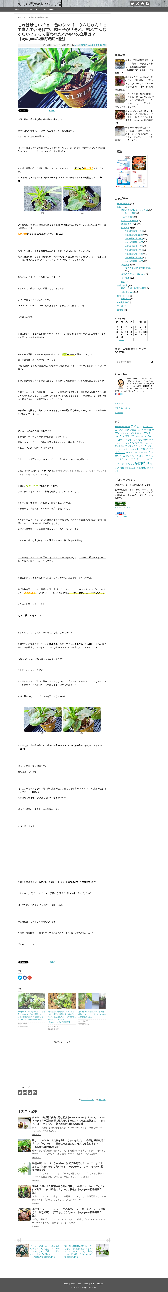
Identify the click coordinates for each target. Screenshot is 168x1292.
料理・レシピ (123, 296)
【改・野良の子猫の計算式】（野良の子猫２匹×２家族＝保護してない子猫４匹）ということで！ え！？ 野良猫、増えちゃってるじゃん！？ (134, 100)
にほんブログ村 (121, 517)
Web (44, 9)
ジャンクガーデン (129, 220)
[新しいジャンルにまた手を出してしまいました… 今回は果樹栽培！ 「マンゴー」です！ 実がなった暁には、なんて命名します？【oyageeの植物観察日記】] (24, 1145)
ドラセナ (120, 452)
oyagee (102, 1099)
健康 (132, 464)
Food (38, 9)
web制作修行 (123, 302)
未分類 (120, 310)
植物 (119, 207)
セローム (142, 446)
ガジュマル (142, 433)
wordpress (126, 427)
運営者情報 (119, 403)
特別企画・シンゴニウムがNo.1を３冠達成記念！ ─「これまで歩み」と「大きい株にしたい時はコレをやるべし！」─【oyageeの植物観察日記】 (67, 1166)
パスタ (135, 453)
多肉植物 (125, 265)
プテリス (130, 456)
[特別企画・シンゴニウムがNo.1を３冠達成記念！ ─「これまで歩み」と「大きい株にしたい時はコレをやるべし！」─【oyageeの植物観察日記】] (24, 1168)
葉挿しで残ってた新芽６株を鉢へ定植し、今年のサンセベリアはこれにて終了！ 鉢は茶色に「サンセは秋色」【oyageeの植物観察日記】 (68, 1189)
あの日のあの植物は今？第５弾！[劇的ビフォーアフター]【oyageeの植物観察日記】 (92, 1014)
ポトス (149, 455)
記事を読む (36, 1135)
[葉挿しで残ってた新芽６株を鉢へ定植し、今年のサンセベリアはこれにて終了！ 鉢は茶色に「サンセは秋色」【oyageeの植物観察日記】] (24, 1191)
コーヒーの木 (140, 436)
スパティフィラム (129, 446)
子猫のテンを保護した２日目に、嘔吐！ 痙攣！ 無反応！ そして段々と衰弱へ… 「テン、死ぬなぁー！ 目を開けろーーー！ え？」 (135, 133)
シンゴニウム (87, 1099)
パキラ (129, 452)
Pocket (52, 110)
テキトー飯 (121, 449)
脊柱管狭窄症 (133, 468)
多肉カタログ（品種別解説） (139, 268)
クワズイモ (128, 436)
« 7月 (121, 340)
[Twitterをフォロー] (132, 3)
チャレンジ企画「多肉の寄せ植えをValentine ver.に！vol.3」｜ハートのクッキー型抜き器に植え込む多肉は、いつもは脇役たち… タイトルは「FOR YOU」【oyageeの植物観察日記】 (68, 1120)
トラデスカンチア (145, 449)
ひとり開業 (130, 213)
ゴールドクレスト (128, 439)
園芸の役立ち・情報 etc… (133, 274)
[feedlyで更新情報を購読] (142, 3)
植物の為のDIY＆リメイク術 (134, 210)
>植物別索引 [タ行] (134, 242)
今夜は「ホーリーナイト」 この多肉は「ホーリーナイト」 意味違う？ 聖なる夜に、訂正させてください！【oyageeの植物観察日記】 (68, 1212)
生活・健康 (122, 285)
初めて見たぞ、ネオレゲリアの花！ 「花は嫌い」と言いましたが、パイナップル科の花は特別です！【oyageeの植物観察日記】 (134, 83)
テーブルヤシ (131, 449)
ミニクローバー (122, 459)
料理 (126, 468)
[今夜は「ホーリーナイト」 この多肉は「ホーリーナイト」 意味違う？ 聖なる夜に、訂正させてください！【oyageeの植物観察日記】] (24, 1214)
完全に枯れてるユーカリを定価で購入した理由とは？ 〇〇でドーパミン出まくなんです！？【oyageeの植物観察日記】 (134, 117)
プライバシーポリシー (123, 408)
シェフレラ (119, 443)
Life (31, 9)
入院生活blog (127, 292)
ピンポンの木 (142, 452)
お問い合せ (119, 413)
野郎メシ (125, 298)
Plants (25, 9)
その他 (120, 306)
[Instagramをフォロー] (137, 3)
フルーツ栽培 (127, 217)
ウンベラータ (144, 429)
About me (53, 9)
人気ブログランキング (123, 507)
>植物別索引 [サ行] (97, 45)
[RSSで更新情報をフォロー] (147, 3)
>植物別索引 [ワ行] (134, 261)
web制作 (118, 427)
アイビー (136, 426)
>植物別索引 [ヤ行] (134, 257)
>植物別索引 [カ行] (134, 235)
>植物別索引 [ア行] (134, 231)
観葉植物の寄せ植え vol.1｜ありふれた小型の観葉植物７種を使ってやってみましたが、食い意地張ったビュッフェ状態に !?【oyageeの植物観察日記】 (62, 1017)
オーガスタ (131, 433)
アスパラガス (123, 430)
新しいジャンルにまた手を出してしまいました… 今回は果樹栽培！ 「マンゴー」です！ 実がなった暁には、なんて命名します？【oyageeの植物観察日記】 (70, 1143)
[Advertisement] (62, 848)
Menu (17, 9)
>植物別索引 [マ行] (134, 254)
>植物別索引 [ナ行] (134, 246)
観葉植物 (125, 228)
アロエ (133, 430)
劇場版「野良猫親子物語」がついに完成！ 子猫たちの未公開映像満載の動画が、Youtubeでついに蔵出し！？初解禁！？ (134, 66)
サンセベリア (146, 439)
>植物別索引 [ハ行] (134, 250)
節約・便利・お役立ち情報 (133, 288)
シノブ (126, 443)
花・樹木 (125, 278)
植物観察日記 (80, 45)
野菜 (123, 282)
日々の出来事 (123, 204)
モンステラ (137, 459)
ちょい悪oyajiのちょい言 (40, 4)
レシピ (147, 459)
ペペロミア (139, 455)
